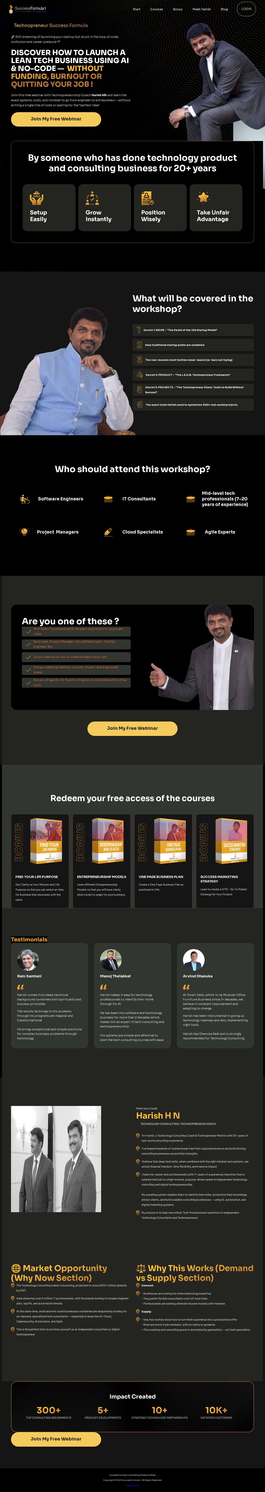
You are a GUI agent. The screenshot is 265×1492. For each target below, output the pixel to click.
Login (246, 9)
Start (136, 9)
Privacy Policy (132, 1485)
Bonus (177, 9)
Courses (156, 9)
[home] (39, 9)
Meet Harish (202, 9)
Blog (224, 9)
